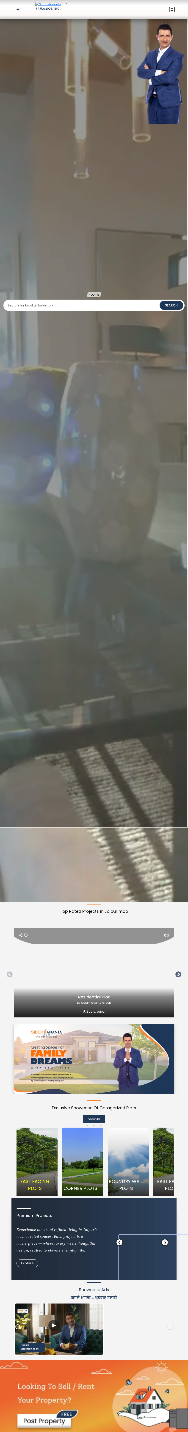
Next (177, 973)
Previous (8, 973)
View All (94, 1119)
